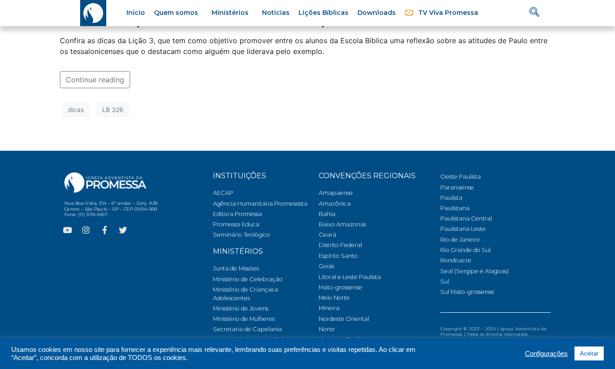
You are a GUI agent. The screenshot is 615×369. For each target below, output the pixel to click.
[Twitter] (123, 230)
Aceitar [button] (589, 353)
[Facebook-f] (104, 230)
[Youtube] (67, 230)
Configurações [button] (546, 353)
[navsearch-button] (534, 12)
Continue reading (95, 79)
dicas (76, 109)
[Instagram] (86, 230)
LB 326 (112, 109)
